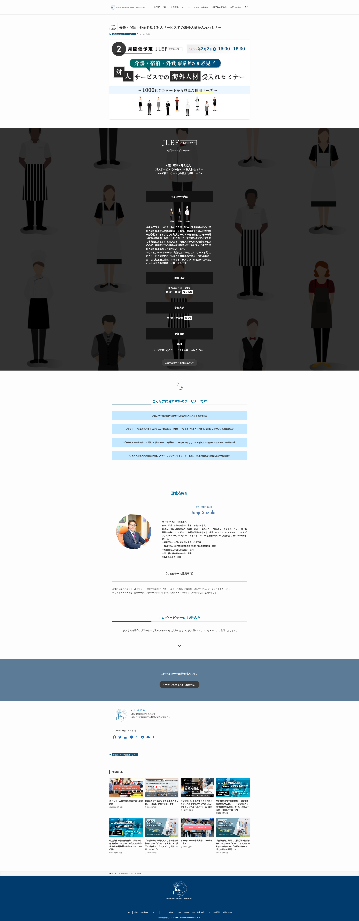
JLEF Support (183, 912)
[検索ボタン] (246, 7)
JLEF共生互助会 (199, 912)
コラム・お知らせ (168, 912)
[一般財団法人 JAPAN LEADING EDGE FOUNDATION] (128, 7)
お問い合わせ (228, 912)
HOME (128, 912)
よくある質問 (214, 912)
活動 (136, 912)
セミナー (154, 912)
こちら (168, 716)
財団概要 (144, 912)
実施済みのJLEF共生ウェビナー (124, 34)
